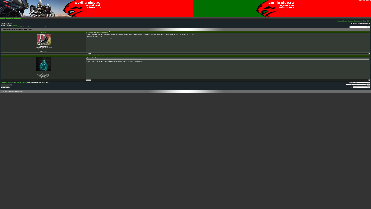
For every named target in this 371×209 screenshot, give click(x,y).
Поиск (364, 20)
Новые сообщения (342, 20)
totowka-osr (43, 32)
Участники (350, 20)
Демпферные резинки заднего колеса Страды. (38, 26)
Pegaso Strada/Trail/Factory (21, 26)
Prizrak (15, 25)
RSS (368, 20)
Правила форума (358, 20)
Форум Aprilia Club (5, 26)
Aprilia (12, 26)
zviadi (12, 25)
